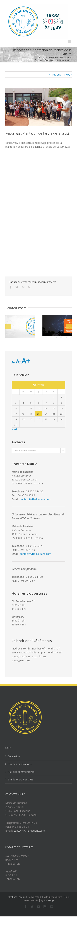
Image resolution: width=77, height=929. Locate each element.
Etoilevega (49, 900)
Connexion (14, 756)
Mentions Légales (16, 896)
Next (67, 74)
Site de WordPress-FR (20, 779)
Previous (56, 74)
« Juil (14, 429)
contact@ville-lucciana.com (35, 499)
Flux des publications (20, 764)
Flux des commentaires (21, 771)
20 (38, 413)
